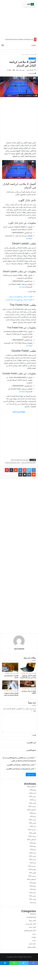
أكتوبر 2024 (32, 833)
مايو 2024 (33, 849)
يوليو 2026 (33, 790)
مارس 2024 (32, 856)
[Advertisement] (15, 435)
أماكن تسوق (32, 920)
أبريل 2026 (32, 793)
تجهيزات (33, 937)
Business (33, 914)
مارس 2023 (32, 896)
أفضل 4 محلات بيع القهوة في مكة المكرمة (18, 300)
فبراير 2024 (32, 859)
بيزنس (34, 934)
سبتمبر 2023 (32, 876)
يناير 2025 (33, 826)
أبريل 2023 (32, 892)
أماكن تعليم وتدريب (30, 924)
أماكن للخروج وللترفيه (30, 930)
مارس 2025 (32, 819)
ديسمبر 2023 (32, 866)
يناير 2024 (33, 863)
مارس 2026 (32, 796)
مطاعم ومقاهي (31, 947)
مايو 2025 (33, 816)
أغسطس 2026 (31, 786)
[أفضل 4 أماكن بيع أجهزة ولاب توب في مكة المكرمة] (28, 667)
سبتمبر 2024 (32, 836)
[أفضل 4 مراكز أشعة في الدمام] (10, 667)
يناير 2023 (33, 902)
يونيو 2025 (33, 813)
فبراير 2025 (32, 823)
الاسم (34, 735)
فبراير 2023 (32, 899)
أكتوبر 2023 (32, 872)
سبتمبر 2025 (32, 806)
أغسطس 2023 (31, 879)
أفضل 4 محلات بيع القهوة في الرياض (20, 297)
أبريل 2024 (32, 853)
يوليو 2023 (33, 882)
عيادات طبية (32, 944)
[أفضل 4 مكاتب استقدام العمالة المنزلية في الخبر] (10, 684)
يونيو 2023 (33, 886)
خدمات (34, 940)
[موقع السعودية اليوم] (33, 45)
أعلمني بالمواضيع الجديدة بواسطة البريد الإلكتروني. (20, 769)
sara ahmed (30, 70)
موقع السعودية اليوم (19, 412)
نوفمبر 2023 (32, 869)
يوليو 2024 (33, 843)
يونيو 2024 (33, 846)
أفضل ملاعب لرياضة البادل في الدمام (19, 460)
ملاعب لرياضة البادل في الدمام (12, 462)
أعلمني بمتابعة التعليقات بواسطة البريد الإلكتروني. (20, 765)
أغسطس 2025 (31, 810)
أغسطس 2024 (31, 839)
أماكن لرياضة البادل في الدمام (28, 462)
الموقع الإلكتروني (31, 750)
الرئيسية (32, 54)
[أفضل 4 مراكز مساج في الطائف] (28, 683)
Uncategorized (31, 917)
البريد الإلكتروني (31, 742)
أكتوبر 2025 (32, 803)
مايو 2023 (33, 889)
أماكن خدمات (24, 54)
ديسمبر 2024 (32, 829)
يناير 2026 (33, 800)
